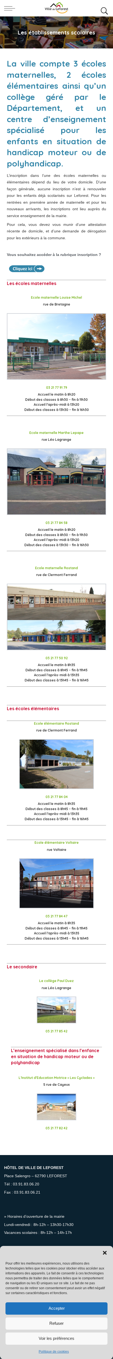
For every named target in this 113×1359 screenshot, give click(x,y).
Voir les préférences (56, 1338)
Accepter (57, 1308)
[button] (105, 1253)
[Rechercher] (103, 8)
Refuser (56, 1323)
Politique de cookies (54, 1352)
